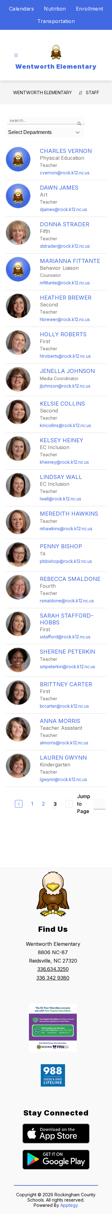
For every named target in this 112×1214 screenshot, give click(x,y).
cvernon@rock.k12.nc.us (65, 172)
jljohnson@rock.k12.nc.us (65, 386)
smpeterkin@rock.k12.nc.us (67, 666)
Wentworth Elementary (42, 92)
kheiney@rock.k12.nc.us (64, 462)
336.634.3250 (53, 969)
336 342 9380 (52, 978)
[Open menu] (16, 55)
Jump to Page (83, 803)
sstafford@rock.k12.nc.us (65, 636)
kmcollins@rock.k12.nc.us (65, 425)
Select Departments (30, 132)
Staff (92, 92)
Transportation (56, 21)
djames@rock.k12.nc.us (63, 209)
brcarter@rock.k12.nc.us (64, 706)
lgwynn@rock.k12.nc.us (63, 779)
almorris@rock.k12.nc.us (64, 742)
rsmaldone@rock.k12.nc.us (67, 600)
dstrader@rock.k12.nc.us (65, 246)
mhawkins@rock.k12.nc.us (66, 528)
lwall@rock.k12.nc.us (60, 498)
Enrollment (89, 9)
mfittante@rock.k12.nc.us (65, 282)
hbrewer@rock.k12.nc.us (65, 319)
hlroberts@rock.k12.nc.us (65, 356)
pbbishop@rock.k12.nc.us (66, 561)
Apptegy (69, 1205)
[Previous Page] (18, 803)
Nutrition (55, 9)
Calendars (21, 9)
